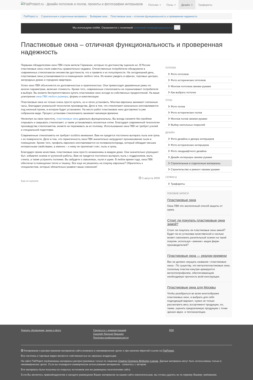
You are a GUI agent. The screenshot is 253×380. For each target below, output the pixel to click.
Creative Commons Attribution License (138, 361)
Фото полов (177, 106)
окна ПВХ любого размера (52, 96)
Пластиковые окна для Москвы (191, 287)
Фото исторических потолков (188, 80)
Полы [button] (170, 4)
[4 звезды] (29, 178)
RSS (171, 330)
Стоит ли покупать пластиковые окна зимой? (196, 222)
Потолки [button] (153, 4)
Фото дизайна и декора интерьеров (192, 138)
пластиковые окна (67, 118)
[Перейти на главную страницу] (82, 4)
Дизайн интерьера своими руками (191, 157)
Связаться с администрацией (109, 330)
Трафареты (205, 4)
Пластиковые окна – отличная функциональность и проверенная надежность (154, 16)
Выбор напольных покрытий (187, 124)
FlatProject (168, 350)
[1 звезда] (22, 178)
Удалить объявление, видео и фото (41, 330)
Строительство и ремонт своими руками (195, 169)
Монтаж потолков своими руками (190, 86)
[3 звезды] (26, 178)
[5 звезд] (31, 178)
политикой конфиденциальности (153, 27)
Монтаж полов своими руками (188, 118)
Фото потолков (179, 74)
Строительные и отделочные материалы (64, 16)
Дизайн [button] (186, 4)
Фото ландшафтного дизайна (188, 151)
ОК (177, 27)
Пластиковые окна (181, 200)
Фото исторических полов (186, 112)
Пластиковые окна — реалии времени (197, 256)
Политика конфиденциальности (111, 337)
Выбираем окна (98, 16)
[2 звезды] (24, 178)
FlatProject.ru (31, 16)
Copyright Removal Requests (108, 334)
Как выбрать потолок (183, 92)
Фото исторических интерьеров (189, 145)
